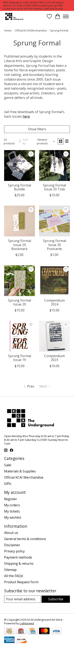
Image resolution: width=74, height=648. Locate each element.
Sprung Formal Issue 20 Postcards (54, 244)
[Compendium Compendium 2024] (54, 280)
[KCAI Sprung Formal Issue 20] (19, 280)
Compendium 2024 (54, 302)
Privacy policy (14, 551)
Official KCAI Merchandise (31, 30)
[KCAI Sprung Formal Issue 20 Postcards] (54, 221)
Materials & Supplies (20, 471)
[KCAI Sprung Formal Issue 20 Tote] (54, 165)
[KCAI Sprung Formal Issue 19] (19, 336)
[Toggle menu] (66, 16)
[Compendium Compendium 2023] (54, 336)
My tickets (12, 511)
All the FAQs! (13, 576)
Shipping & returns (19, 563)
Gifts (7, 483)
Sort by (25, 141)
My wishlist (12, 517)
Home (8, 30)
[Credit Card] (32, 631)
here (26, 116)
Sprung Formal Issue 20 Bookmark (19, 244)
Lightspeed (27, 623)
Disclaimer (12, 545)
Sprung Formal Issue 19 (19, 358)
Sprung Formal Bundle (19, 187)
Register (10, 499)
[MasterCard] (44, 631)
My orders (12, 505)
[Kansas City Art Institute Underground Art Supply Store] (13, 16)
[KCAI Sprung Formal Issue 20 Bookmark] (19, 221)
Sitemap (10, 569)
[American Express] (9, 640)
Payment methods (18, 557)
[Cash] (9, 631)
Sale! (7, 465)
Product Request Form (21, 582)
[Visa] (56, 631)
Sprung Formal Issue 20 (19, 302)
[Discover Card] (21, 640)
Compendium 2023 (54, 358)
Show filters (37, 129)
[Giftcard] (21, 631)
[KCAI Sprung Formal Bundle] (19, 165)
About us (11, 532)
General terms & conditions (25, 539)
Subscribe (55, 599)
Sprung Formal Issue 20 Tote (54, 187)
